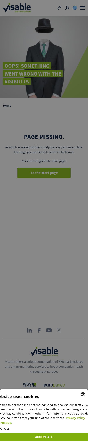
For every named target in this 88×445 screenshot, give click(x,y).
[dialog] (44, 417)
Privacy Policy (75, 418)
